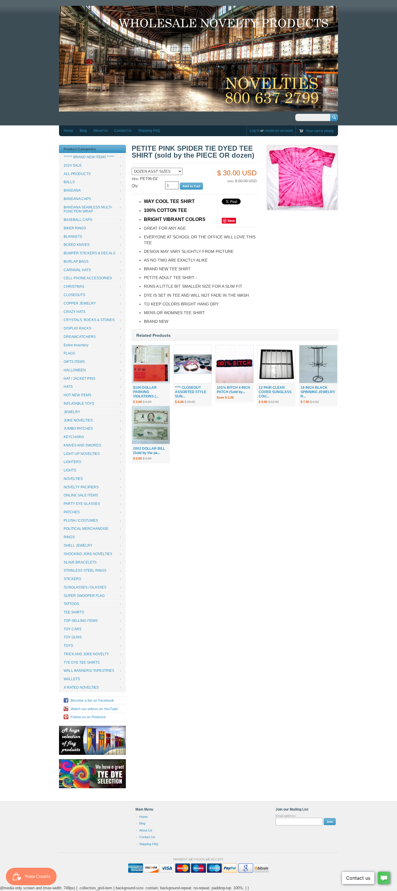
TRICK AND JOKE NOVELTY (86, 654)
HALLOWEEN (75, 370)
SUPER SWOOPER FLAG (84, 596)
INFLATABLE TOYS (79, 404)
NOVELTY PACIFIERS (81, 487)
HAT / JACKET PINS (79, 379)
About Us (100, 131)
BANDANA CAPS (77, 199)
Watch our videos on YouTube (94, 709)
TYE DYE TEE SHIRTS (82, 662)
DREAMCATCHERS (80, 337)
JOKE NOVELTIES (78, 420)
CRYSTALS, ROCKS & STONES (89, 320)
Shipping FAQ (149, 131)
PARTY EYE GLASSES (82, 504)
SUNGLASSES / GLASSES (85, 587)
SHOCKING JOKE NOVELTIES (88, 554)
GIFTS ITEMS (74, 362)
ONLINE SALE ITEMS (81, 495)
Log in (255, 131)
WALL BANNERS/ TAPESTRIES (89, 671)
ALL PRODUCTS (77, 174)
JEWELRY (72, 412)
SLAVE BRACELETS (80, 562)
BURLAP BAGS (76, 262)
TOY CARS (72, 629)
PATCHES (72, 512)
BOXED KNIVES (77, 245)
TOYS (68, 646)
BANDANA (72, 190)
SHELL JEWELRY (78, 545)
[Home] (198, 109)
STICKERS (72, 579)
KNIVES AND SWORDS (82, 445)
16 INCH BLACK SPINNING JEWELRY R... (318, 392)
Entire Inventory (76, 345)
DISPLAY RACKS (77, 328)
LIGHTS (70, 470)
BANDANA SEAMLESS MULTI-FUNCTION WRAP (88, 209)
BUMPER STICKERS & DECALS (89, 253)
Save (231, 220)
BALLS (69, 182)
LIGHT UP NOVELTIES (82, 454)
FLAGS (69, 353)
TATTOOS (71, 604)
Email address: (286, 816)
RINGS (69, 537)
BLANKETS (73, 237)
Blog (83, 131)
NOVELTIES (73, 479)
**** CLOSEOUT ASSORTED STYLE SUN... (190, 392)
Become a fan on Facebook (92, 701)
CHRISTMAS (74, 287)
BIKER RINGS (75, 228)
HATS (68, 387)
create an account (278, 131)
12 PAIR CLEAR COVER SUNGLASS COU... (275, 392)
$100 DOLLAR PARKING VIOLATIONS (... (145, 392)
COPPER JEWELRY (80, 303)
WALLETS (72, 679)
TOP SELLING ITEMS (81, 621)
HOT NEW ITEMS (77, 395)
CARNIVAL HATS (77, 270)
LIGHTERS (72, 462)
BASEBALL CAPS (78, 220)
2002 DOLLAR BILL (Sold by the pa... (149, 451)
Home (68, 131)
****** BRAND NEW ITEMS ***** (89, 157)
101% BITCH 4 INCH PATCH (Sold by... (233, 390)
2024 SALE (73, 165)
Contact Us (123, 131)
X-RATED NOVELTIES (81, 687)
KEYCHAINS (74, 437)
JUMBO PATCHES (78, 428)
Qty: (135, 185)
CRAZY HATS (74, 312)
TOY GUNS (73, 637)
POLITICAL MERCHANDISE (86, 529)
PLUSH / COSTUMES (81, 521)
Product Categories (80, 149)
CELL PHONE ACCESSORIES (88, 278)
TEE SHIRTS (74, 612)
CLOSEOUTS (74, 295)
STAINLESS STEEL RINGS (85, 570)
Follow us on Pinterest (88, 717)
